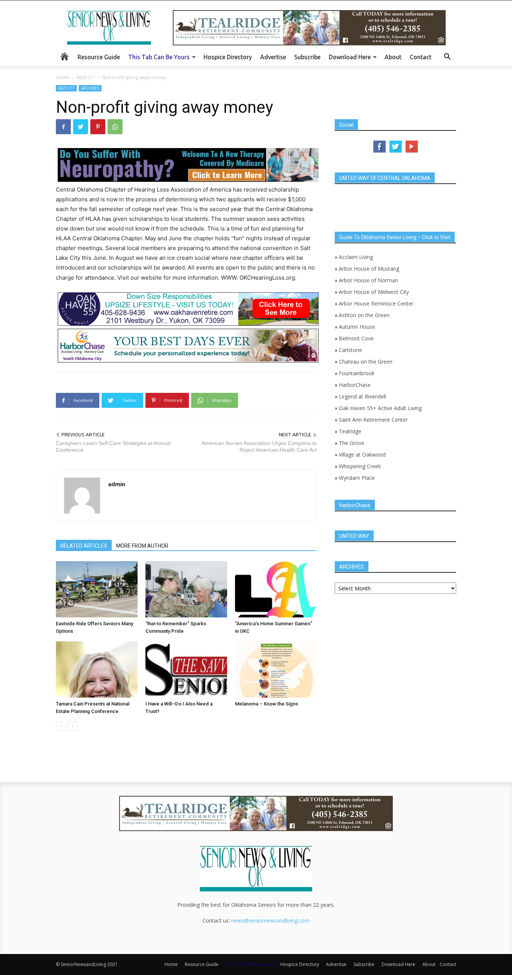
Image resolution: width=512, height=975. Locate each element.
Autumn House (357, 326)
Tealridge (351, 431)
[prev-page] (60, 726)
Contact (420, 57)
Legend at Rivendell (362, 396)
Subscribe (307, 57)
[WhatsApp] (115, 126)
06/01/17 (85, 77)
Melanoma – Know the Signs (266, 704)
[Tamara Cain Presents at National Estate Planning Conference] (97, 669)
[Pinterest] (97, 126)
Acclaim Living (356, 257)
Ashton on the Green (364, 315)
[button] (447, 57)
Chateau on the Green (365, 361)
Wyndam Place (357, 477)
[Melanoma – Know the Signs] (276, 669)
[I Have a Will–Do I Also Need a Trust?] (186, 669)
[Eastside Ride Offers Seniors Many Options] (97, 589)
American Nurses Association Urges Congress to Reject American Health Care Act (259, 446)
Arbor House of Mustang (369, 268)
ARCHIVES (90, 88)
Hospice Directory (228, 57)
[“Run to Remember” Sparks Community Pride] (186, 589)
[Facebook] (63, 126)
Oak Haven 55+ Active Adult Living (379, 408)
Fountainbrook (356, 373)
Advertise (273, 57)
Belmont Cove (356, 338)
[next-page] (72, 726)
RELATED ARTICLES (83, 546)
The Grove (351, 442)
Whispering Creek (360, 466)
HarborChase (355, 384)
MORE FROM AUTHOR (142, 546)
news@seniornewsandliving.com (270, 920)
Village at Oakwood (362, 454)
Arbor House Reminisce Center (376, 303)
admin (116, 484)
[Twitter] (80, 126)
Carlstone (350, 349)
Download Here (350, 57)
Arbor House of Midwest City (374, 291)
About (393, 57)
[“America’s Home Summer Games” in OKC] (276, 589)
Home (62, 77)
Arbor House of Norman (368, 280)
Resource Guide (99, 57)
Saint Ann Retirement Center (373, 419)
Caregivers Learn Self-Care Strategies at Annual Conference (113, 446)
